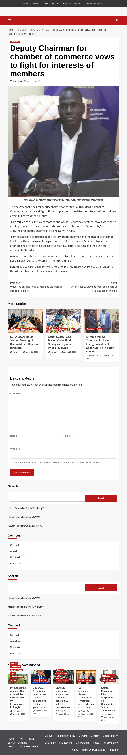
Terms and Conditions (93, 749)
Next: (93, 286)
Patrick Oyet (17, 352)
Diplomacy (15, 666)
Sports (55, 3)
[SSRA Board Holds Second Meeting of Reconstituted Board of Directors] (25, 321)
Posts (96, 742)
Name (14, 435)
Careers (83, 735)
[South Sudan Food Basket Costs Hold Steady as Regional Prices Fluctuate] (63, 321)
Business (66, 3)
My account (65, 742)
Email (69, 435)
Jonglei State (16, 670)
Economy (25, 329)
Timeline (113, 749)
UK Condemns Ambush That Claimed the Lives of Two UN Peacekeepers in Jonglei (18, 697)
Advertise (15, 563)
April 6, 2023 (32, 81)
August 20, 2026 (70, 352)
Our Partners (82, 742)
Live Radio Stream (93, 3)
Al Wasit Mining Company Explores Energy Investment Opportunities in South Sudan (100, 344)
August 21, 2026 (32, 352)
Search (13, 486)
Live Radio (50, 742)
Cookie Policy (110, 735)
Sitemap (74, 749)
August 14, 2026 (107, 356)
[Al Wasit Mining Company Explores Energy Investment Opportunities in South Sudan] (101, 321)
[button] (11, 20)
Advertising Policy (65, 735)
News (35, 3)
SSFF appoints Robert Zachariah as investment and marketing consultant (86, 697)
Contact (14, 545)
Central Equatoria (106, 676)
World (13, 680)
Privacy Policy (110, 742)
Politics (77, 3)
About (48, 735)
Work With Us (17, 557)
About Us (15, 551)
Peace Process (17, 677)
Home (26, 3)
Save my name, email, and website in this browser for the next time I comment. (58, 462)
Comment (16, 393)
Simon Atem (18, 81)
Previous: (36, 286)
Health (45, 3)
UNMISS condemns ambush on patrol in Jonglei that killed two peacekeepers (63, 697)
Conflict (14, 663)
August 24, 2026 (19, 714)
